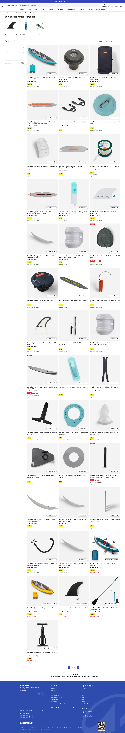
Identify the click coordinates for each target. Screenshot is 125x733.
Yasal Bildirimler (43, 727)
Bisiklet (83, 697)
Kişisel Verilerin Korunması (33, 727)
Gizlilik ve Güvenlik (59, 727)
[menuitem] (23, 9)
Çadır (83, 695)
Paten (83, 699)
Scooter (83, 701)
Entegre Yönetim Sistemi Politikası (59, 703)
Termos (83, 706)
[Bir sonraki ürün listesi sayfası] (78, 667)
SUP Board (84, 688)
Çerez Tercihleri (79, 727)
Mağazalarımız (54, 690)
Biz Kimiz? (53, 688)
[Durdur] (103, 1)
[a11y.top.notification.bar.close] (105, 1)
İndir (64, 1)
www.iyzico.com (34, 725)
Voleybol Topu (85, 708)
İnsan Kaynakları (54, 699)
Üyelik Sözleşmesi (55, 695)
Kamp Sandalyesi (85, 703)
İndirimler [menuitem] (90, 9)
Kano (83, 690)
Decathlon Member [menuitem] (100, 9)
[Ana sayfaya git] (11, 5)
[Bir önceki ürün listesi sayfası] (69, 667)
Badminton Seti (85, 693)
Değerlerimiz (54, 701)
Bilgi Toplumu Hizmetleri (56, 697)
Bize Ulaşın (53, 693)
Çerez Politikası (51, 727)
